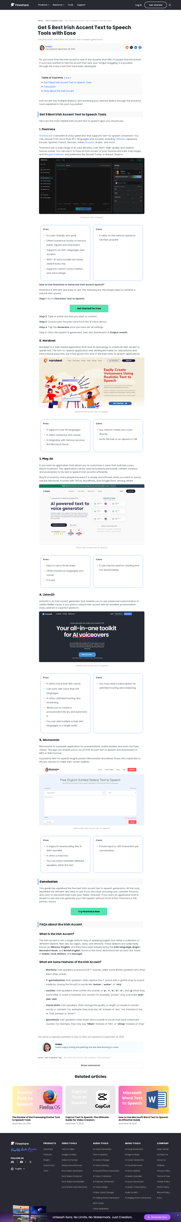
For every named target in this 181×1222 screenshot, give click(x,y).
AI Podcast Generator (103, 1181)
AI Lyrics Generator (134, 1181)
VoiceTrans (48, 1165)
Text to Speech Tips (54, 20)
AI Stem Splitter (132, 1170)
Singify (46, 1160)
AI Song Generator (134, 1149)
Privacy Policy (163, 1170)
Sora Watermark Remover (74, 1187)
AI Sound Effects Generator (106, 1170)
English (18, 1168)
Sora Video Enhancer (72, 1176)
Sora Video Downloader (73, 1181)
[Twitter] (29, 1161)
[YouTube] (21, 1161)
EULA (159, 1197)
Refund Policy (163, 1192)
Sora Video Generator (72, 1170)
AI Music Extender (133, 1176)
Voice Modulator (101, 1208)
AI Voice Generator (102, 1149)
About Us (161, 1160)
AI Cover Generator (134, 1160)
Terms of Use (163, 1176)
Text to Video (68, 1149)
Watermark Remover (72, 1165)
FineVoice (44, 135)
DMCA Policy (163, 1187)
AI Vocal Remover (133, 1165)
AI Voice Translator (102, 1176)
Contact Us (162, 1154)
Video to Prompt (70, 1160)
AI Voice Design (100, 1187)
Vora (45, 1170)
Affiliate (160, 1165)
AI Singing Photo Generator (138, 1197)
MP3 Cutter (98, 1203)
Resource (57, 4)
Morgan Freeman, (54, 154)
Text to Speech (100, 1154)
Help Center (163, 1149)
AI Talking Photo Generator (106, 1197)
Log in (138, 5)
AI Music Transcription (135, 1187)
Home (40, 20)
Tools (70, 4)
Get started (155, 5)
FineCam (47, 1154)
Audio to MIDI (131, 1192)
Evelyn (58, 1044)
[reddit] (14, 1161)
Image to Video (69, 1154)
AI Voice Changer (101, 1160)
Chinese (120, 139)
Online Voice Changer (103, 1192)
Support (81, 4)
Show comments (90, 1065)
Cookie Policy (163, 1181)
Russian (89, 142)
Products (42, 4)
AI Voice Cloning (100, 1165)
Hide (67, 78)
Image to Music (132, 1154)
